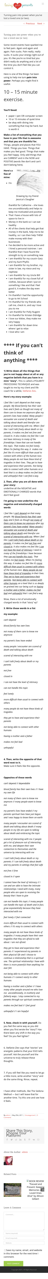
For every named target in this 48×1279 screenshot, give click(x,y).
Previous (30, 23)
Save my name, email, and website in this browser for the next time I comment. (23, 1253)
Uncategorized (30, 1115)
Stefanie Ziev (29, 390)
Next (39, 23)
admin (8, 1115)
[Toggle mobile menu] (43, 3)
